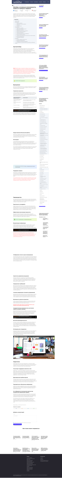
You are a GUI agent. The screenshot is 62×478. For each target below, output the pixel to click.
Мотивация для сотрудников (20, 37)
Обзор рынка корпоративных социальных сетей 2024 (43, 143)
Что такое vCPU (23, 80)
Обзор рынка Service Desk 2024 (44, 139)
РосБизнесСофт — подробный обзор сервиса (25, 219)
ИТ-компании (41, 156)
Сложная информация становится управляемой (23, 33)
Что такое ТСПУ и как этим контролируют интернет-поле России (46, 228)
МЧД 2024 (28, 466)
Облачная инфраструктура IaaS (44, 164)
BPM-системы (28, 459)
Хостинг (41, 194)
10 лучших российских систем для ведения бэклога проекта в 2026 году (17, 437)
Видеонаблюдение (42, 105)
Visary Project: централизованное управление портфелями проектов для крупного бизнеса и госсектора (17, 450)
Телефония (41, 191)
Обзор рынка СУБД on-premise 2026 (44, 162)
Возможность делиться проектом (21, 34)
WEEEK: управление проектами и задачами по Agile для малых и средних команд (44, 449)
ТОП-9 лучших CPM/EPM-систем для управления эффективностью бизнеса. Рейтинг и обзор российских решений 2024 (43, 67)
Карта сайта (41, 459)
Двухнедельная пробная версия (21, 40)
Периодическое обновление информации (22, 41)
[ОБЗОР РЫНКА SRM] (44, 33)
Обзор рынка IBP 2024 (42, 129)
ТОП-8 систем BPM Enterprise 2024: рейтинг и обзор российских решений (43, 25)
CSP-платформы (42, 180)
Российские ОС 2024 (29, 465)
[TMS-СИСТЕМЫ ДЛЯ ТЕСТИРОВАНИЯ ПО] (44, 43)
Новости (41, 160)
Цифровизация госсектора (43, 197)
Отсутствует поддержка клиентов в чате (22, 39)
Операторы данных (42, 165)
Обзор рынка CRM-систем (43, 178)
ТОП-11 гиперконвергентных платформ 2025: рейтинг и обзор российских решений (43, 56)
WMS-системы (42, 173)
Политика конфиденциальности (44, 460)
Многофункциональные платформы (43, 176)
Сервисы (41, 190)
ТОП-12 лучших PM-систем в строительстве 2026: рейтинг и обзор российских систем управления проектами (35, 438)
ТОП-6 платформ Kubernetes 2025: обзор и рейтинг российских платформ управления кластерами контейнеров (43, 100)
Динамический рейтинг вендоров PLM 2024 (45, 236)
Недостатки (16, 38)
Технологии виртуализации (43, 150)
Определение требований (20, 32)
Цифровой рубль (42, 202)
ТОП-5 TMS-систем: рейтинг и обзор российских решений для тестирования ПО (43, 46)
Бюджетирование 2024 (43, 119)
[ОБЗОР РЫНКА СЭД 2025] (44, 12)
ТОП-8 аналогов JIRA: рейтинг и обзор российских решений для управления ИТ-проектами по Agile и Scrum (44, 88)
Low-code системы (42, 116)
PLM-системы (41, 172)
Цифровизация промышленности (42, 199)
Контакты (41, 458)
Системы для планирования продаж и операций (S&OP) (44, 135)
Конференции (42, 159)
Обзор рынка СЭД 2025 (43, 179)
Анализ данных (41, 130)
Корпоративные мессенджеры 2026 (43, 123)
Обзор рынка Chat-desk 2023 (43, 126)
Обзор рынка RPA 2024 (30, 468)
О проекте (41, 457)
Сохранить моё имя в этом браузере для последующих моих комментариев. (22, 422)
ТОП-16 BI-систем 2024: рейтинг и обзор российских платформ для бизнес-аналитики (45, 232)
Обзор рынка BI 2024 (42, 125)
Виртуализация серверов (43, 152)
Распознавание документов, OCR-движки (43, 187)
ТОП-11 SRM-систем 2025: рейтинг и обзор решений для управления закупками (44, 35)
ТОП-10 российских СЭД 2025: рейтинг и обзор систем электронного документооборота (45, 223)
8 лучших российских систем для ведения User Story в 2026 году (25, 437)
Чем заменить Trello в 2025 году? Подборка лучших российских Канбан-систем (44, 437)
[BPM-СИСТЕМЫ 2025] (44, 23)
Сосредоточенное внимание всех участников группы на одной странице (26, 35)
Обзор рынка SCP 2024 (42, 131)
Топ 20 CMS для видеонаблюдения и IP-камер (45, 219)
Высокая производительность (20, 36)
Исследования (42, 112)
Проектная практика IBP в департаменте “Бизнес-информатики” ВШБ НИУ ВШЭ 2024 (44, 133)
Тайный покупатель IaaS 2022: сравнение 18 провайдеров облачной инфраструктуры (44, 214)
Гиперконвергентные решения (31, 458)
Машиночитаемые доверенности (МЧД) (43, 183)
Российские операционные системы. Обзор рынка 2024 (43, 148)
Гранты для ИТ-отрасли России (43, 108)
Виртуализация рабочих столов (43, 151)
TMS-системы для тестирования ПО (44, 118)
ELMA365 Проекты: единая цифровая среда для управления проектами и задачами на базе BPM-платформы (26, 450)
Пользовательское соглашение (44, 461)
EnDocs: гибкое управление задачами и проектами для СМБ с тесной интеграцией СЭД (35, 450)
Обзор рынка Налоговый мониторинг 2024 (43, 145)
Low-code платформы (29, 457)
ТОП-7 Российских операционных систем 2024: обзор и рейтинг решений (43, 78)
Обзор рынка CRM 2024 (30, 467)
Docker (41, 168)
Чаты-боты (41, 203)
